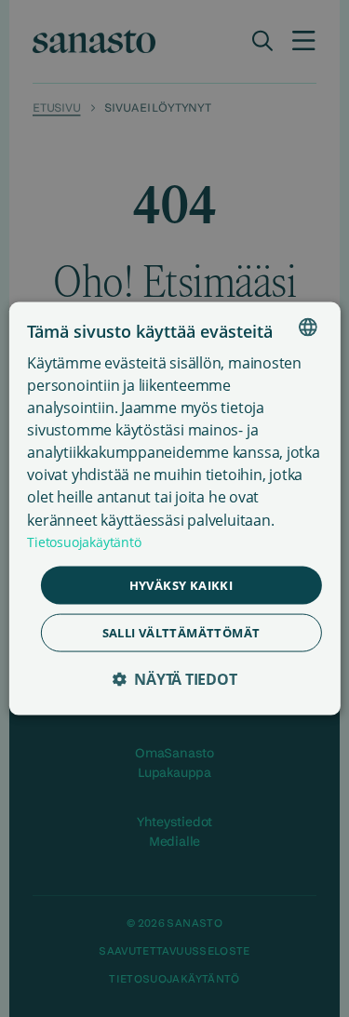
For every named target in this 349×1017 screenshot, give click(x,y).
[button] (174, 679)
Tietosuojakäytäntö (84, 541)
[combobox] (308, 326)
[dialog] (174, 508)
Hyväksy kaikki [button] (181, 584)
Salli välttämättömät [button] (181, 632)
